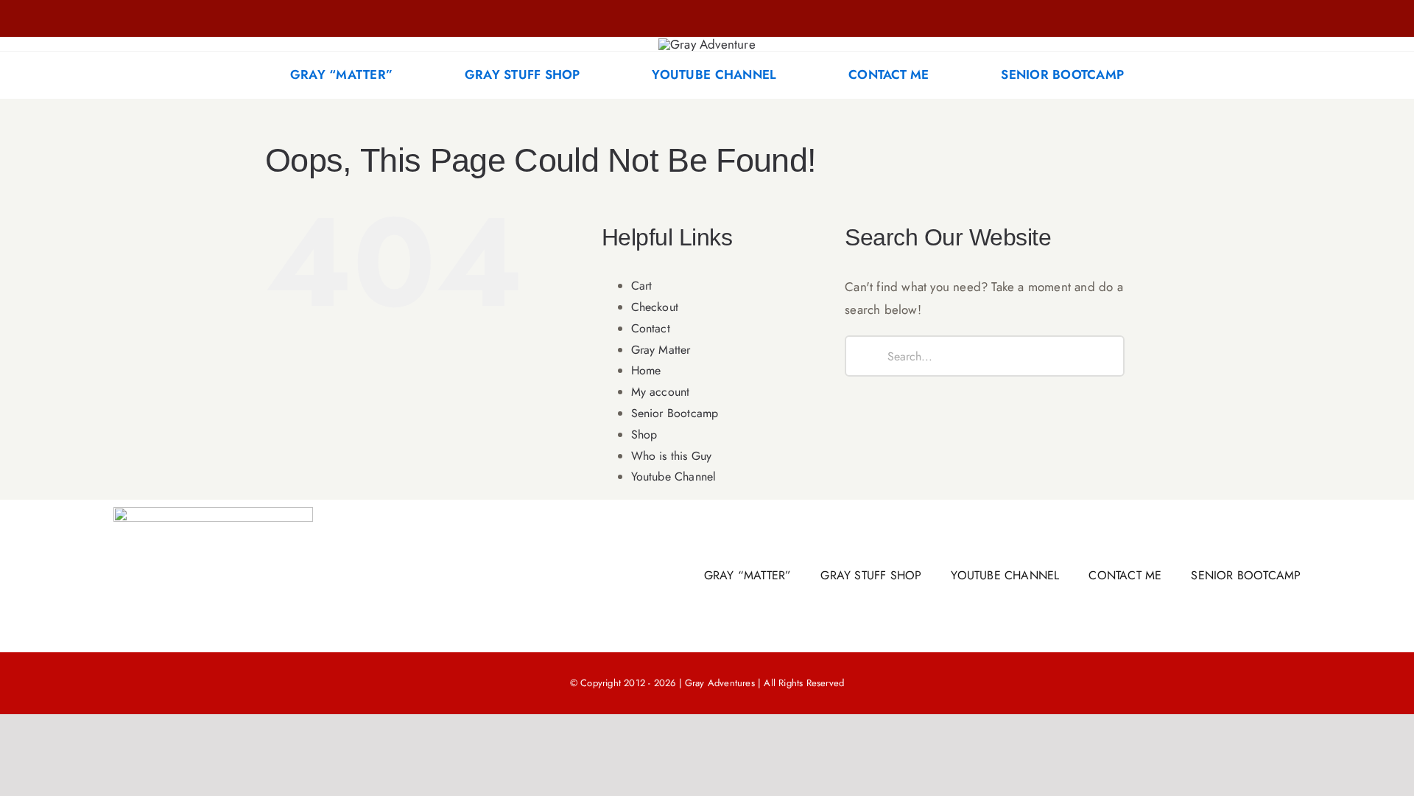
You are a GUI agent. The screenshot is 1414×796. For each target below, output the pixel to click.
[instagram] (293, 18)
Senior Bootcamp (675, 413)
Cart (642, 285)
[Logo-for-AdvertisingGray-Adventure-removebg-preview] (707, 44)
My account (660, 391)
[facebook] (269, 18)
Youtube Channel (674, 476)
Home (646, 370)
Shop (644, 434)
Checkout (655, 306)
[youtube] (341, 18)
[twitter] (316, 18)
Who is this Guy (671, 455)
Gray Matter (661, 349)
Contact (650, 328)
